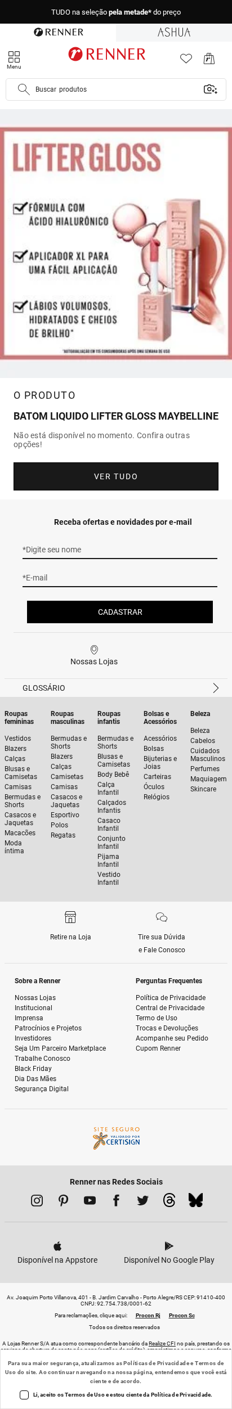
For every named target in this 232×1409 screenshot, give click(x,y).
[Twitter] (143, 1202)
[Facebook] (116, 1202)
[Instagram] (37, 1202)
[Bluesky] (196, 1203)
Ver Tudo (116, 476)
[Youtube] (90, 1202)
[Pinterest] (63, 1202)
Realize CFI (162, 1343)
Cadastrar (120, 611)
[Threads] (169, 1203)
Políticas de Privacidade (156, 1363)
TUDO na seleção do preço (116, 12)
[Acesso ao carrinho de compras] (209, 61)
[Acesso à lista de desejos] (186, 61)
